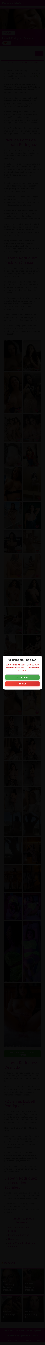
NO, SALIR (22, 684)
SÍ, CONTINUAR (22, 677)
